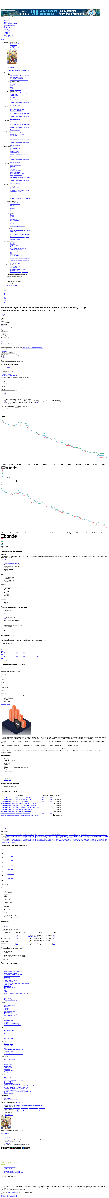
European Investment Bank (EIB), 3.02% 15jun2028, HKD (16, 811)
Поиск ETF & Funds (15, 132)
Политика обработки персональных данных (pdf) (17, 1091)
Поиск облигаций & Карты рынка (19, 75)
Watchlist (6, 34)
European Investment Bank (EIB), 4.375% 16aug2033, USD (16, 809)
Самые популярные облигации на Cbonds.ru (16, 993)
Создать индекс (8, 1046)
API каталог (13, 267)
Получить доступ (5, 704)
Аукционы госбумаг (15, 170)
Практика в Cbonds (9, 1081)
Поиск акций (13, 108)
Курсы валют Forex (15, 191)
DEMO (9, 278)
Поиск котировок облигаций (18, 78)
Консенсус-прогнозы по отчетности (20, 230)
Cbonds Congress (19, 1102)
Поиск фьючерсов (16, 148)
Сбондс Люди (7, 36)
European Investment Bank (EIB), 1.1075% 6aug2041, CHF (16, 801)
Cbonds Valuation (8, 981)
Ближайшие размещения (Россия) (19, 80)
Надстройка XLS (8, 35)
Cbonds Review (8, 1067)
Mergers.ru (6, 1140)
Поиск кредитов (14, 121)
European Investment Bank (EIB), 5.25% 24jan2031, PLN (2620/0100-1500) (20, 807)
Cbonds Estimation (8, 978)
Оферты (12, 169)
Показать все (4, 559)
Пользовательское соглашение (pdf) (13, 1172)
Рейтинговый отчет (33, 936)
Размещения (13, 168)
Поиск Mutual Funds (15, 137)
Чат (11, 252)
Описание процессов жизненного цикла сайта (16, 1087)
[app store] (6, 1149)
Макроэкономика (15, 204)
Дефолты (12, 166)
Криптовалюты (14, 188)
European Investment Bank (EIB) (12, 563)
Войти (2, 18)
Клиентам (6, 1169)
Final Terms (7, 367)
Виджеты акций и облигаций (18, 251)
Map (5, 403)
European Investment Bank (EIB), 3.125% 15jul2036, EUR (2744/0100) (19, 815)
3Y (4, 396)
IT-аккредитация (8, 1093)
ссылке (69, 401)
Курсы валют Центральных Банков (19, 190)
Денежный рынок (15, 172)
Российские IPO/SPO (16, 111)
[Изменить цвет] (2, 538)
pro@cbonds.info (5, 1133)
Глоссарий (13, 49)
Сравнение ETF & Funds (17, 134)
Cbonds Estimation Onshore (11, 980)
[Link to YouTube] (4, 1154)
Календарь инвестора (16, 175)
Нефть (12, 216)
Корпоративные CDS (16, 152)
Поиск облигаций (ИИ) (10, 23)
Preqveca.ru (7, 1143)
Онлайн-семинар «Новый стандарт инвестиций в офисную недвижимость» (24, 1108)
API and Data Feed (15, 266)
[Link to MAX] (4, 1158)
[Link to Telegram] (4, 1152)
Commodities (13, 219)
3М (5, 394)
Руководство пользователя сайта (12, 1084)
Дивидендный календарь (17, 109)
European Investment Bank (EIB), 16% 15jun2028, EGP (15, 813)
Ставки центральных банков (18, 193)
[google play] (16, 1149)
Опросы (12, 97)
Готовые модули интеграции (18, 269)
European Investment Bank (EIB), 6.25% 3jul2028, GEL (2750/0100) (18, 805)
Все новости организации (8, 842)
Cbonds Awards (14, 95)
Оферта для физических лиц (11, 1088)
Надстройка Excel (8, 1020)
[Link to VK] (4, 1156)
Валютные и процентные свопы (19, 154)
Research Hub (13, 45)
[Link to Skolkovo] (9, 1164)
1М (5, 392)
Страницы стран (14, 202)
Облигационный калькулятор (18, 248)
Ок (1, 1190)
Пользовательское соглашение (12, 1171)
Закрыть (3, 39)
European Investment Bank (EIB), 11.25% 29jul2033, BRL (16, 799)
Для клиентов (7, 1077)
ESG (11, 87)
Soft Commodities (14, 220)
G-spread (6, 402)
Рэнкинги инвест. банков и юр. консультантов (22, 92)
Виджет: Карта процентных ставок (13, 1054)
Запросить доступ (12, 285)
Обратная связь (8, 1168)
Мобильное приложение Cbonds (19, 246)
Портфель (6, 20)
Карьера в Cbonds (8, 1083)
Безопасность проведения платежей (13, 1080)
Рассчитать (4, 357)
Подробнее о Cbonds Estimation (9, 375)
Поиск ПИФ (13, 135)
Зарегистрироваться (9, 18)
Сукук (12, 88)
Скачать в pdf (30, 1085)
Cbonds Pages (13, 94)
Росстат (12, 205)
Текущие (6, 925)
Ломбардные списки (15, 90)
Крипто (7, 31)
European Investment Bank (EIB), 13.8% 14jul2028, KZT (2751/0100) (19, 803)
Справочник (4, 351)
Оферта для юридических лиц (12, 1090)
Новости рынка (14, 43)
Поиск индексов (14, 187)
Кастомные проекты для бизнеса (19, 272)
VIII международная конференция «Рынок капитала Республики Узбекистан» (25, 1110)
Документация (14, 270)
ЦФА (5, 26)
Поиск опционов (14, 149)
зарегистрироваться (12, 1192)
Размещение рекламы (9, 1167)
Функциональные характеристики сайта (15, 1085)
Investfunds (7, 1137)
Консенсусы (7, 22)
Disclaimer (6, 1174)
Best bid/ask (7, 28)
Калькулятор (7, 1098)
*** (2, 325)
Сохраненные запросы (16, 249)
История (6, 926)
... (4, 303)
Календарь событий (15, 165)
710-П (5, 1031)
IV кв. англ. (11, 851)
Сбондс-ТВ (7, 32)
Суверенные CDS (15, 151)
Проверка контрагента (16, 255)
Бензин (12, 217)
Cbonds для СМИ (15, 47)
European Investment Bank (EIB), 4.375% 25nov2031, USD (16, 797)
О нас (5, 1078)
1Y (4, 395)
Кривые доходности (9, 25)
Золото (6, 29)
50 (4, 824)
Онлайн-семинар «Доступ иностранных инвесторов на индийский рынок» (24, 1105)
